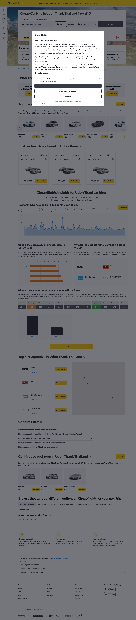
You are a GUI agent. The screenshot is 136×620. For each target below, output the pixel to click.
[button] (68, 86)
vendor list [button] (43, 61)
